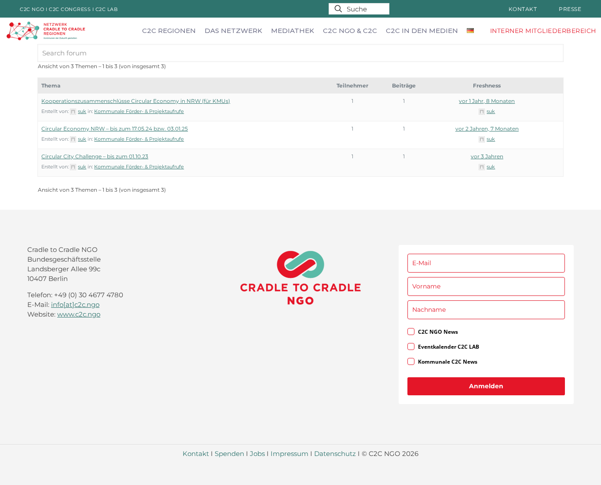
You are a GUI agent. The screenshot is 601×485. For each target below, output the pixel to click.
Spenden (229, 453)
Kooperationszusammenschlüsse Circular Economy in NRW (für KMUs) (135, 101)
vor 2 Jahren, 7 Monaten (487, 128)
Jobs (257, 453)
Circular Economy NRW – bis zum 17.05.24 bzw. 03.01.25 (114, 128)
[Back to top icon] (559, 467)
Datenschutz (335, 453)
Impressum (289, 453)
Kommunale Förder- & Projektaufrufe (139, 111)
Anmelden (486, 386)
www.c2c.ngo (78, 314)
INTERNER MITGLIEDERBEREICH (543, 31)
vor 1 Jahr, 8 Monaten (487, 101)
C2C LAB (106, 9)
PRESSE (570, 9)
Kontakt (196, 453)
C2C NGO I (34, 9)
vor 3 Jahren (487, 156)
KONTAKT (523, 9)
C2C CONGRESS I (72, 9)
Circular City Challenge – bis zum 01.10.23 (94, 156)
